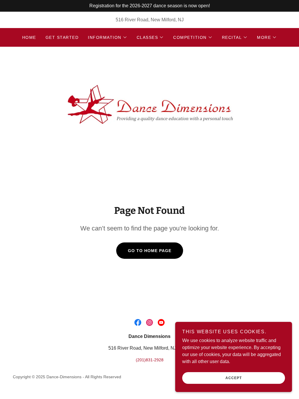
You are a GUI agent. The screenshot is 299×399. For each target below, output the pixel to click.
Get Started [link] (62, 37)
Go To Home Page (149, 250)
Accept (233, 378)
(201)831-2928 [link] (150, 360)
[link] (149, 102)
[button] (107, 37)
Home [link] (29, 37)
